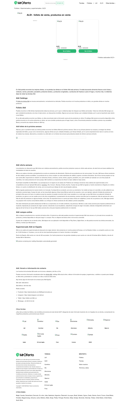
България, (71, 395)
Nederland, (51, 395)
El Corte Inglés (49, 385)
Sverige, (76, 398)
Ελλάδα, (42, 395)
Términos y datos (84, 368)
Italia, (46, 395)
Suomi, (99, 395)
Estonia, (94, 395)
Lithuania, (33, 398)
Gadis (46, 382)
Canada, (22, 395)
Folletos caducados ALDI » (106, 57)
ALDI (101, 3)
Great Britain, (110, 395)
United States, (100, 398)
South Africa (19, 400)
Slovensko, (82, 398)
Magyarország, (26, 398)
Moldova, (43, 398)
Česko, (90, 395)
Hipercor (47, 378)
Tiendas (81, 3)
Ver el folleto (66, 51)
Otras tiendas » (110, 3)
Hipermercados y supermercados (30, 8)
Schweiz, (80, 395)
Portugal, (61, 398)
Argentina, (58, 395)
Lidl (96, 3)
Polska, (56, 398)
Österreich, (64, 395)
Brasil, (76, 395)
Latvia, (38, 398)
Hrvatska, (19, 398)
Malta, (48, 398)
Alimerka (47, 375)
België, (18, 395)
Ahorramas (48, 371)
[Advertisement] (35, 34)
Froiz (46, 388)
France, (103, 395)
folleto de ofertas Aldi (23, 101)
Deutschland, (29, 395)
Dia (45, 368)
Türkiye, (93, 398)
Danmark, (36, 395)
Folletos (89, 3)
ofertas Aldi (49, 274)
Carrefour (44, 185)
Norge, (52, 398)
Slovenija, (88, 398)
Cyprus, (85, 395)
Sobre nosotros (83, 364)
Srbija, (72, 398)
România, (67, 398)
